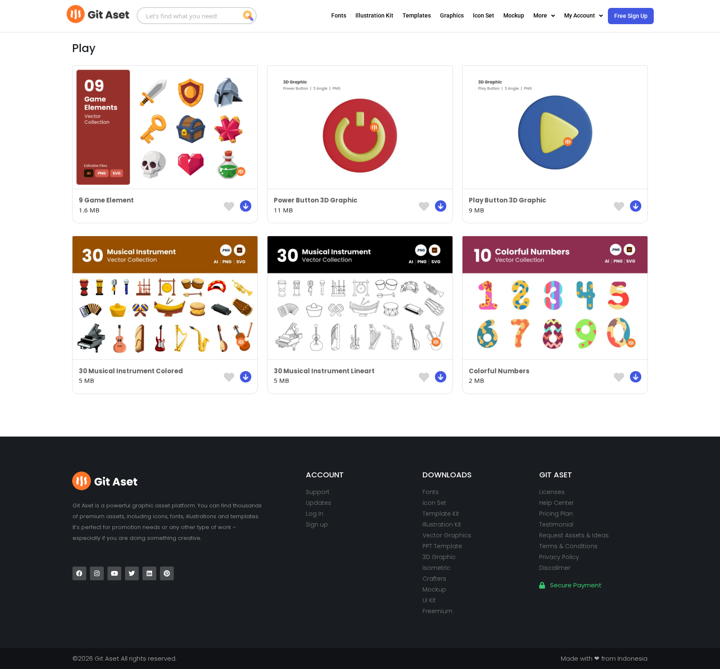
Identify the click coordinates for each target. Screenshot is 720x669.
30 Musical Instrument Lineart (324, 371)
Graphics (452, 15)
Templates (416, 15)
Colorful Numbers (499, 371)
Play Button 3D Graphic (507, 200)
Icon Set (483, 15)
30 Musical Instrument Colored (131, 371)
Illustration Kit (374, 15)
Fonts (338, 15)
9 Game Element (106, 200)
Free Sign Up (631, 15)
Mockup (513, 15)
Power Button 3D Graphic (316, 200)
